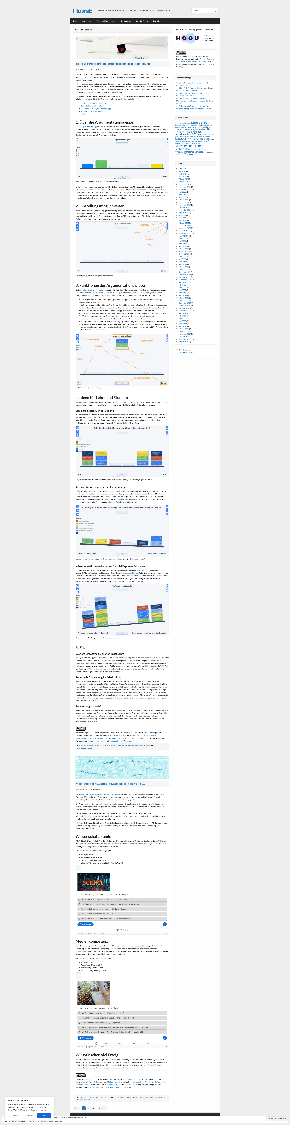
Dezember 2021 (185, 272)
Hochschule (194, 125)
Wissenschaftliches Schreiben (189, 151)
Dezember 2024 (185, 202)
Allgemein (82, 745)
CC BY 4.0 (91, 735)
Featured (135, 745)
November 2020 (185, 306)
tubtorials (96, 789)
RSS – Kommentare (186, 352)
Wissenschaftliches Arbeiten (155, 1097)
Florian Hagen (96, 69)
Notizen (179, 131)
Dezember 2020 (185, 303)
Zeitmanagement (209, 152)
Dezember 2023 (185, 225)
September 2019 (185, 339)
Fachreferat (179, 125)
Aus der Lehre (87, 21)
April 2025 (183, 194)
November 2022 (185, 251)
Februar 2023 (184, 249)
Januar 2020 (183, 331)
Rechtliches (157, 21)
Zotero (188, 154)
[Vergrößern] (165, 140)
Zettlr (177, 155)
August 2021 (183, 282)
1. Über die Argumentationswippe (93, 103)
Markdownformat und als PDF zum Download (103, 741)
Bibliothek (117, 745)
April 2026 (183, 174)
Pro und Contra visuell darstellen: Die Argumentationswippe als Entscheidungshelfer (114, 63)
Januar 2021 (183, 300)
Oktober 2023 (184, 231)
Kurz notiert (126, 21)
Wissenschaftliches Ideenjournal (197, 149)
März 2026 (183, 176)
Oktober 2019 (184, 337)
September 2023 (185, 233)
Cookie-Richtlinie (56, 1121)
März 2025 (183, 197)
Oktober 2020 (184, 308)
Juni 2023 (182, 238)
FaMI (115, 1097)
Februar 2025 (184, 200)
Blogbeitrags (93, 491)
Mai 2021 (182, 290)
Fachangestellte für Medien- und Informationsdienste (102, 794)
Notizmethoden (193, 131)
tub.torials (82, 11)
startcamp (194, 141)
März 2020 (183, 326)
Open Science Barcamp (199, 138)
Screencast (195, 140)
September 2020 (185, 311)
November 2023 (185, 228)
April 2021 (183, 293)
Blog (75, 21)
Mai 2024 (182, 215)
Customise (14, 1116)
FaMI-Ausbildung (124, 1097)
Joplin (185, 127)
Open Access (184, 136)
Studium (188, 143)
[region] (29, 1108)
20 (100, 1108)
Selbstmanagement (206, 140)
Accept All (44, 1116)
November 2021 (185, 275)
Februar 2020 (184, 329)
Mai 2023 (182, 241)
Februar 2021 (184, 298)
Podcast (208, 138)
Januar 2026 (183, 182)
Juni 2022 (182, 256)
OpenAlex (204, 136)
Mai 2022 (182, 259)
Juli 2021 (182, 285)
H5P (187, 125)
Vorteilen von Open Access (96, 1068)
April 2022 (183, 262)
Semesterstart (180, 141)
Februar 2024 (184, 223)
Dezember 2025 (185, 184)
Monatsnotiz (202, 129)
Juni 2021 (182, 287)
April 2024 (183, 218)
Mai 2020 (182, 321)
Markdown (90, 313)
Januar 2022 (183, 269)
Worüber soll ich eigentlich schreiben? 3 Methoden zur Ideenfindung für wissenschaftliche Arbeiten (194, 100)
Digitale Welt (126, 745)
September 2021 (185, 280)
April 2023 (183, 244)
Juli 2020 (182, 316)
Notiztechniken (183, 134)
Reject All (29, 1116)
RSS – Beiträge (184, 350)
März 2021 (183, 295)
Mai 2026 (182, 171)
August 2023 (183, 236)
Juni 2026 (182, 169)
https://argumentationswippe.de (95, 290)
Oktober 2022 (184, 254)
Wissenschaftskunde (83, 1100)
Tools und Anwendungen (106, 21)
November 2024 (185, 205)
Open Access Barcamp (195, 136)
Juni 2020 (182, 318)
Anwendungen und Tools (95, 745)
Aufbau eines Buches (121, 1068)
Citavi (177, 123)
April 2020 (183, 324)
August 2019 (183, 342)
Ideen (182, 127)
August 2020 (183, 313)
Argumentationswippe (89, 127)
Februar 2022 (184, 267)
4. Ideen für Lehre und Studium (92, 111)
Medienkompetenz (137, 1097)
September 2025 (185, 189)
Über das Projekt (142, 21)
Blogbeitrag (123, 499)
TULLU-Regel (113, 735)
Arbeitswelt (109, 745)
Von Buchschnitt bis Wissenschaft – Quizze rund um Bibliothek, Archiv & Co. (110, 783)
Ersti (209, 123)
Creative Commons (185, 123)
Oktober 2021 (184, 277)
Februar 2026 (184, 179)
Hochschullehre (144, 745)
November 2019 (185, 334)
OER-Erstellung (202, 134)
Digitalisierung (199, 122)
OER (194, 134)
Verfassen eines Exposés (129, 573)
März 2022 (183, 264)
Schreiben (189, 139)
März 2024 (183, 220)
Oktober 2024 (184, 207)
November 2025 (185, 187)
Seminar (187, 141)
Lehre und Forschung (197, 127)
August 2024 (183, 213)
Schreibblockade (180, 140)
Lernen (208, 127)
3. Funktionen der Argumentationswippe (96, 109)
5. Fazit (84, 114)
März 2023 (183, 246)
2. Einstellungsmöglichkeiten (92, 106)
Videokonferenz (196, 143)
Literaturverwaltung (185, 129)
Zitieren (181, 155)
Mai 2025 (182, 192)
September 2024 (185, 210)
